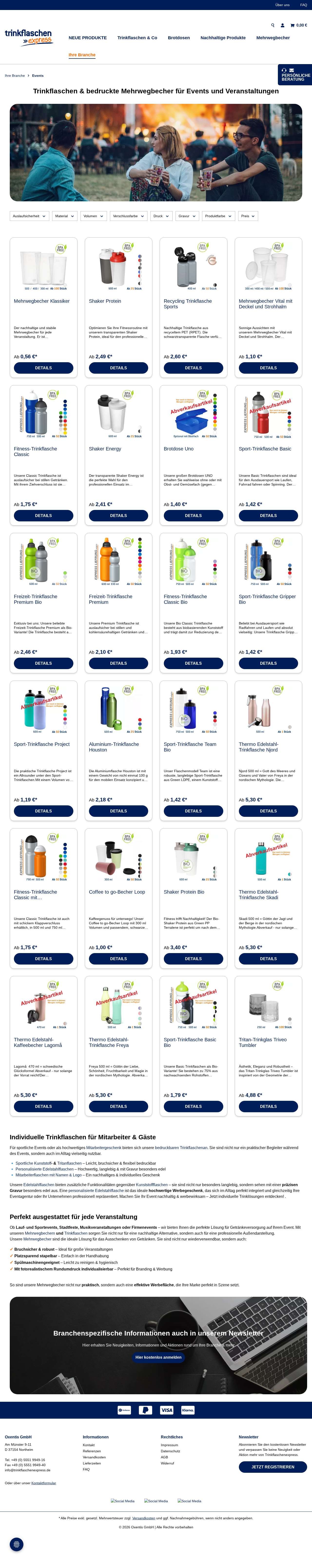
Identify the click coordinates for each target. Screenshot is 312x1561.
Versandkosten (94, 1457)
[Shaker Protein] (118, 266)
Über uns (282, 5)
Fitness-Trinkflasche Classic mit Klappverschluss (35, 894)
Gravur (184, 216)
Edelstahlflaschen (39, 1185)
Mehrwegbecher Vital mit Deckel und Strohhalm (265, 303)
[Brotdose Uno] (193, 413)
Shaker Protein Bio (184, 892)
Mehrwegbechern (40, 1233)
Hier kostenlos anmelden (159, 1357)
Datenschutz (170, 1451)
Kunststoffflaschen (152, 1185)
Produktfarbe (215, 216)
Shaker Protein (105, 301)
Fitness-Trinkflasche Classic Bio (185, 599)
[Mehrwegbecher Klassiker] (43, 266)
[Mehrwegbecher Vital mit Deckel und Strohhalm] (268, 266)
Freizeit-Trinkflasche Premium (110, 599)
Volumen (90, 216)
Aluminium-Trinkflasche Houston (114, 746)
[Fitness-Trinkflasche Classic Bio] (193, 561)
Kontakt (89, 1445)
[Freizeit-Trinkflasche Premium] (118, 561)
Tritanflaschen (70, 1163)
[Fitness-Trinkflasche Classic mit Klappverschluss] (43, 856)
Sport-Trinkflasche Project (42, 744)
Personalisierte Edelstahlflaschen (45, 1169)
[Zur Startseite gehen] (29, 38)
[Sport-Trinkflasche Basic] (268, 413)
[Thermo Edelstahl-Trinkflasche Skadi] (268, 856)
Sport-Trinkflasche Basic (265, 448)
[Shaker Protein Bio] (193, 856)
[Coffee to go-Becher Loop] (118, 856)
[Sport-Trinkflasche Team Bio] (193, 709)
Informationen (96, 1437)
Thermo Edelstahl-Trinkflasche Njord (259, 746)
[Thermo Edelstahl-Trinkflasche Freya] (118, 1004)
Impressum (169, 1445)
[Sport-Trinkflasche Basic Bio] (193, 1004)
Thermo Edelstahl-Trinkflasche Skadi (259, 894)
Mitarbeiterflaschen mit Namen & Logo (49, 1175)
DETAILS (43, 368)
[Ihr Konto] (283, 25)
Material (61, 216)
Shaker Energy (105, 448)
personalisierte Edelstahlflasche (96, 1191)
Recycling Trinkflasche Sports (188, 303)
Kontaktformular (43, 1483)
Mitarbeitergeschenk (104, 1148)
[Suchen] (273, 25)
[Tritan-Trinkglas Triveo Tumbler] (268, 1004)
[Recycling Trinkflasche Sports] (193, 266)
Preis (245, 216)
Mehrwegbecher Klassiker (42, 301)
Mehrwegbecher (37, 1239)
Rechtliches (172, 1437)
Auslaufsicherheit (26, 216)
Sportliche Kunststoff (33, 1163)
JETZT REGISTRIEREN (273, 1467)
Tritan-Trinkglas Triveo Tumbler (263, 1042)
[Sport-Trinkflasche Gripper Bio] (268, 561)
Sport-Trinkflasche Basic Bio (190, 1042)
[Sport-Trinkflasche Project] (43, 709)
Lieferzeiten (92, 1463)
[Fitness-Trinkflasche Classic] (43, 413)
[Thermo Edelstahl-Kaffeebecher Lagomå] (43, 1004)
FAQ (303, 5)
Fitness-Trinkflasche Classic (35, 451)
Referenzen (92, 1451)
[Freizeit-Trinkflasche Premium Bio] (43, 561)
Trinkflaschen (76, 1233)
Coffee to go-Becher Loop (117, 892)
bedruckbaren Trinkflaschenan (181, 1148)
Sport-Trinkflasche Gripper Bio (267, 599)
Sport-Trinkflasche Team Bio (190, 746)
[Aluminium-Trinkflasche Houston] (118, 709)
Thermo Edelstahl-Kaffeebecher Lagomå (38, 1042)
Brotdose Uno (179, 448)
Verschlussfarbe (125, 216)
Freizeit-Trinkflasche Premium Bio (35, 599)
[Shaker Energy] (118, 413)
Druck (158, 216)
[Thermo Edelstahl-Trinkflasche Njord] (268, 709)
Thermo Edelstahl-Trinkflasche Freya (109, 1042)
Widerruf (167, 1463)
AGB (164, 1457)
